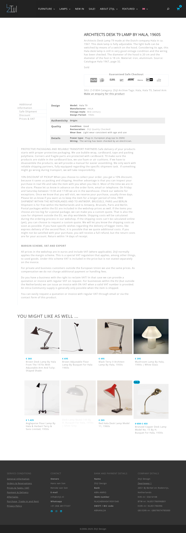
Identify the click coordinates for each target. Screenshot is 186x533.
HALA (90, 108)
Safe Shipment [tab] (28, 111)
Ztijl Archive (120, 90)
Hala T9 (147, 90)
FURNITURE (45, 8)
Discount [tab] (24, 115)
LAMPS (63, 8)
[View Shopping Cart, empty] (178, 9)
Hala (138, 90)
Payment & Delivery (17, 492)
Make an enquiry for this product (104, 93)
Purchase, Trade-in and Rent (23, 501)
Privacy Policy (14, 505)
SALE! (92, 8)
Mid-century (94, 111)
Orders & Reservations (19, 483)
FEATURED (128, 8)
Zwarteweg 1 (145, 483)
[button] (53, 9)
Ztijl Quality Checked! (99, 129)
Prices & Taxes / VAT (18, 487)
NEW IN (79, 8)
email (112, 294)
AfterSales (12, 496)
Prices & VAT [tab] (27, 118)
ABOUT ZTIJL (107, 8)
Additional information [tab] (24, 106)
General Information (18, 478)
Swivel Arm (160, 90)
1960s (91, 114)
